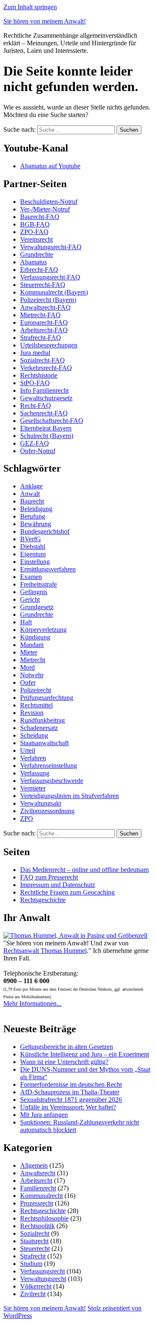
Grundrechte (36, 254)
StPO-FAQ (35, 382)
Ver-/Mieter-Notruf (45, 209)
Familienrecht (38, 1188)
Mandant (32, 644)
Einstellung (35, 561)
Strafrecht (33, 1256)
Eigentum (33, 554)
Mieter (28, 652)
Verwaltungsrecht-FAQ (51, 247)
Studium (31, 1263)
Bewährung (35, 523)
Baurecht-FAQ (39, 216)
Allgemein (34, 1165)
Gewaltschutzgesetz (46, 398)
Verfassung (34, 773)
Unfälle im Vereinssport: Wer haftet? (68, 1107)
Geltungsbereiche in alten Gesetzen (66, 1046)
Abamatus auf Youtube (50, 166)
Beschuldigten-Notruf (48, 201)
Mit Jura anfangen (44, 1114)
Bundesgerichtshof (44, 531)
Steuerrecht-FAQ (42, 284)
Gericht (30, 599)
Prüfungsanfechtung (46, 697)
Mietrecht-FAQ (40, 314)
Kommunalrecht (41, 1195)
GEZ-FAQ (34, 443)
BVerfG (30, 539)
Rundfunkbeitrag (42, 720)
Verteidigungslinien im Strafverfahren (69, 795)
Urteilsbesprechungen (48, 345)
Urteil (27, 750)
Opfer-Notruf (37, 450)
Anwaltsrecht (37, 1173)
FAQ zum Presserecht (49, 877)
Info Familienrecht (44, 390)
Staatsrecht (34, 1241)
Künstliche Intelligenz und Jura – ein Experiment (84, 1054)
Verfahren (33, 758)
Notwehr (32, 674)
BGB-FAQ (35, 224)
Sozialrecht (34, 1233)
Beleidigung (36, 508)
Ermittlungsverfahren (48, 569)
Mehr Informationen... (32, 1003)
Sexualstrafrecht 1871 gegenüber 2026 (71, 1099)
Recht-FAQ (35, 405)
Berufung (32, 516)
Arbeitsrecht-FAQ (44, 330)
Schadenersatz (39, 727)
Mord (27, 667)
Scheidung (34, 735)
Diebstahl (32, 546)
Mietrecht (32, 659)
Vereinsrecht (36, 239)
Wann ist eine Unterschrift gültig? (64, 1061)
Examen (31, 576)
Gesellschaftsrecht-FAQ (51, 420)
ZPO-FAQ (34, 231)
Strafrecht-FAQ (40, 337)
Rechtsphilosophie (44, 1218)
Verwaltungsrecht (43, 1278)
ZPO (26, 818)
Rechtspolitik (37, 1225)
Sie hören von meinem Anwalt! (44, 21)
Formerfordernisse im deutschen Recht (71, 1084)
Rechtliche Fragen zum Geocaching (67, 892)
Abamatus (33, 262)
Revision (32, 712)
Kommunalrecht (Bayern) (54, 292)
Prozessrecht (36, 1203)
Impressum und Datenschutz (57, 884)
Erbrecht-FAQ (39, 269)
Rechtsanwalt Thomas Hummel (45, 950)
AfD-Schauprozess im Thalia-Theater (69, 1092)
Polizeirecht (35, 690)
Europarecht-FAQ (44, 322)
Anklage (31, 486)
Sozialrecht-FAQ (42, 360)
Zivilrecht (33, 1293)
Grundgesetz (37, 607)
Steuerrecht (35, 1248)
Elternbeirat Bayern (46, 428)
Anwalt (30, 493)
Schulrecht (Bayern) (46, 435)
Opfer (28, 682)
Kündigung (35, 637)
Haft (26, 622)
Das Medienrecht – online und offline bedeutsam (84, 869)
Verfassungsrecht (42, 1271)
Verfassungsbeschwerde (51, 780)
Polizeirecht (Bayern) (48, 299)
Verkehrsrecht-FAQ (46, 367)
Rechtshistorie (38, 375)
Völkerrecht (35, 1286)
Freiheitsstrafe (38, 584)
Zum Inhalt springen (30, 6)
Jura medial (35, 352)
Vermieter (33, 788)
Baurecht (32, 501)
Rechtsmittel (36, 705)
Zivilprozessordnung (47, 810)
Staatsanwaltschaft (44, 742)
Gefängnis (33, 591)
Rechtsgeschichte (43, 899)
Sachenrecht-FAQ (44, 413)
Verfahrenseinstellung (48, 765)
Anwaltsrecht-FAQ (45, 307)
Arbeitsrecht (36, 1180)
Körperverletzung (43, 629)
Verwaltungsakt (40, 803)
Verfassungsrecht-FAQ (50, 277)
